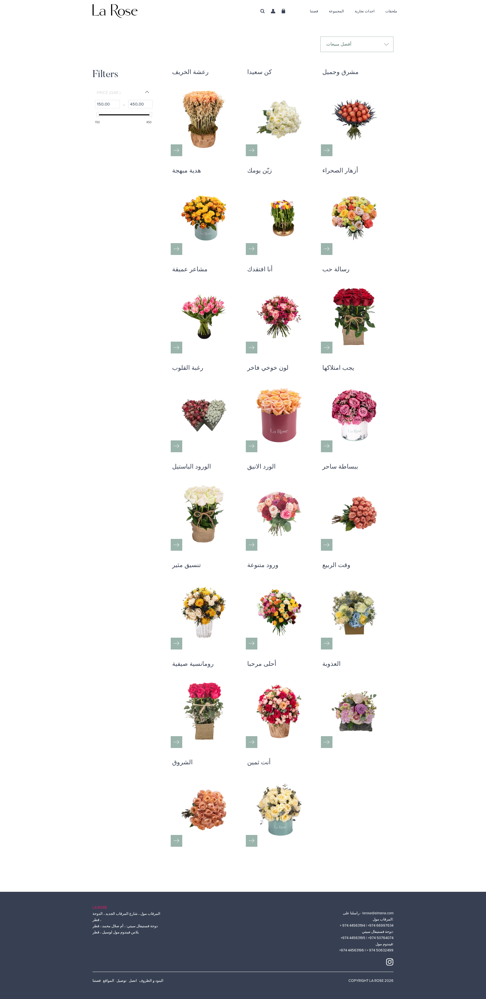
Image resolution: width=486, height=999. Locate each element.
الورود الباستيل (191, 467)
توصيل (121, 980)
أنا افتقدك (260, 270)
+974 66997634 (380, 925)
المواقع (108, 980)
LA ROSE (100, 907)
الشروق (182, 763)
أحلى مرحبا (261, 664)
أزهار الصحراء (340, 171)
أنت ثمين (259, 763)
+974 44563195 (353, 938)
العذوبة (331, 664)
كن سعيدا (259, 73)
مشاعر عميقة (190, 270)
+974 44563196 (352, 950)
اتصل (133, 980)
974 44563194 (354, 925)
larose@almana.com (377, 913)
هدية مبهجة (186, 171)
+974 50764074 (380, 938)
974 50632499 (381, 950)
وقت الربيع (336, 566)
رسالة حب (336, 270)
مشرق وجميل (340, 73)
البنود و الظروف (151, 980)
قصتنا (97, 980)
